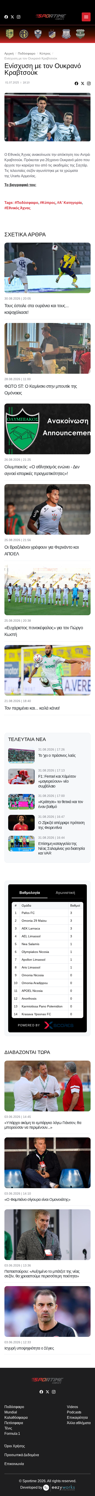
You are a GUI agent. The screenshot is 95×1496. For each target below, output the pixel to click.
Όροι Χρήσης (14, 1446)
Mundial (10, 1412)
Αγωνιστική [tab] (65, 893)
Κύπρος (45, 53)
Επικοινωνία (14, 1464)
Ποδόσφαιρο (26, 53)
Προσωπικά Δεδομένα (21, 1455)
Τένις (8, 1428)
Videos (72, 1407)
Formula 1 (12, 1433)
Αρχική (9, 53)
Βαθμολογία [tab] (29, 893)
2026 (42, 1481)
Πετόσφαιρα (13, 1423)
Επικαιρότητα (77, 1417)
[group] (9, 34)
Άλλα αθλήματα (79, 1423)
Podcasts (74, 1412)
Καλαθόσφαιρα (16, 1417)
